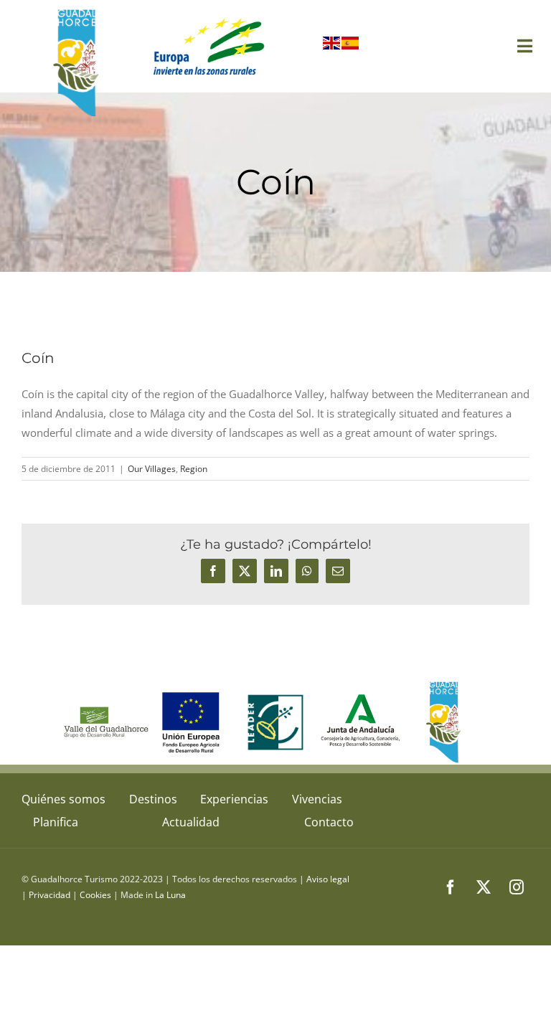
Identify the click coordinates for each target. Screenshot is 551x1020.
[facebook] (450, 887)
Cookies (95, 895)
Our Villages (152, 469)
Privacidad (49, 895)
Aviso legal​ (327, 879)
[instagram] (516, 887)
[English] (332, 46)
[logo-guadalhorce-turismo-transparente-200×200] (78, 12)
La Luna (170, 895)
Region (193, 469)
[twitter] (483, 887)
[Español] (351, 46)
